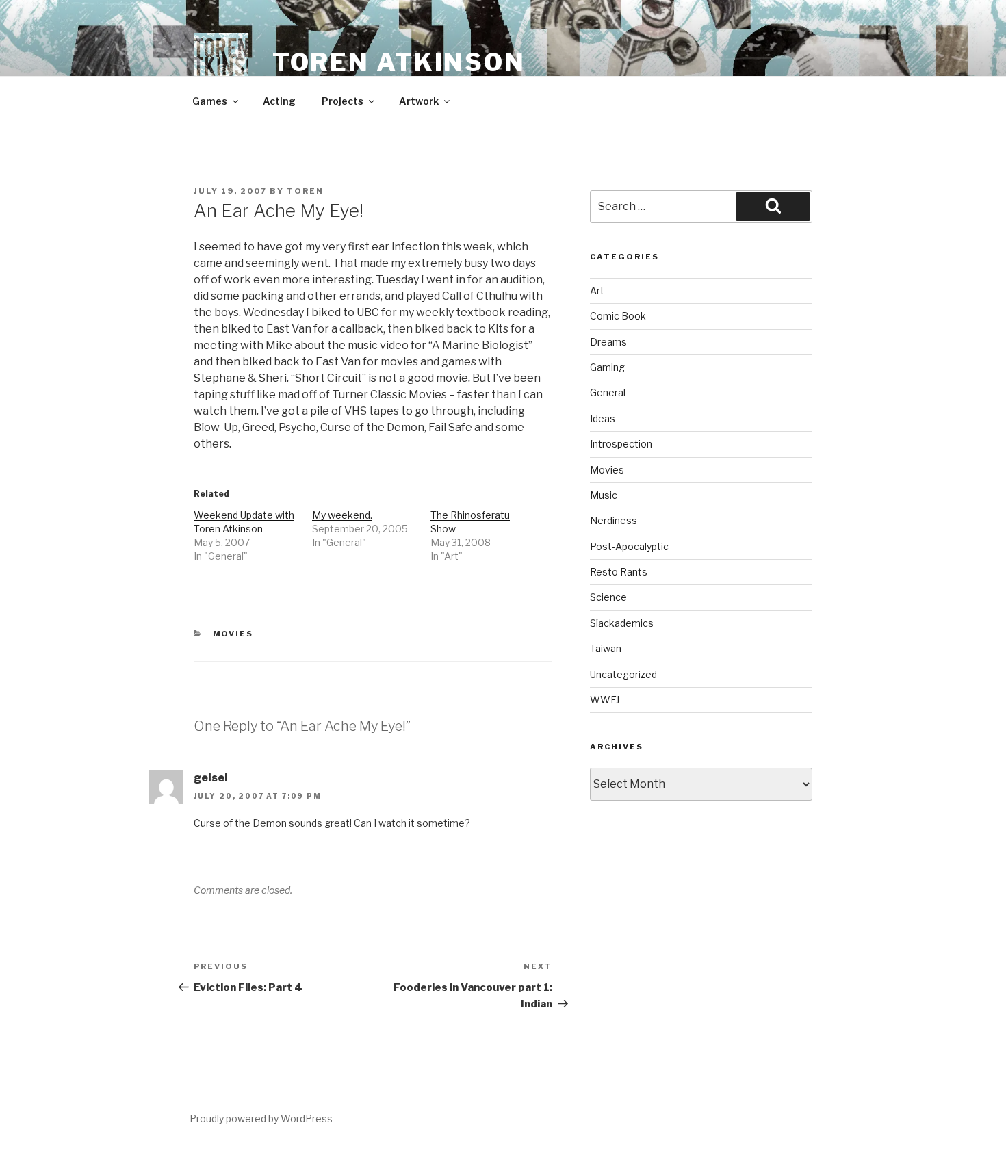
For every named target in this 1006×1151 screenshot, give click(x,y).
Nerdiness (613, 520)
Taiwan (605, 648)
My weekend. (342, 515)
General (607, 392)
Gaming (607, 367)
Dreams (608, 342)
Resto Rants (618, 572)
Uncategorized (623, 674)
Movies (233, 633)
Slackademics (622, 623)
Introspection (621, 444)
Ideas (602, 418)
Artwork (419, 101)
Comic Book (618, 316)
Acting (279, 101)
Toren (305, 191)
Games (209, 101)
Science (608, 597)
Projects (342, 101)
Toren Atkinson (399, 62)
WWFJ (604, 700)
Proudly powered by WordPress (261, 1118)
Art (597, 290)
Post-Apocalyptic (629, 546)
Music (603, 495)
